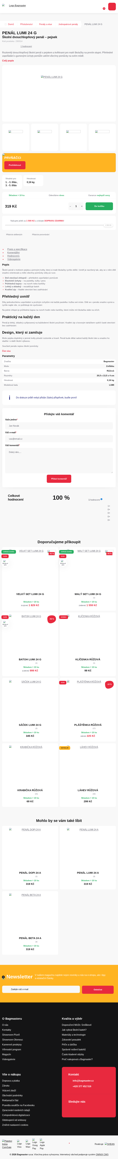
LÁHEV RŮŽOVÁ (88, 790)
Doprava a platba (11, 1080)
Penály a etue (45, 24)
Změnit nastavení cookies (15, 1125)
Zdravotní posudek (71, 1039)
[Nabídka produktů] (112, 6)
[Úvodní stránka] (5, 24)
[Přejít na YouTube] (88, 1109)
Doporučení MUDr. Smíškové (77, 1025)
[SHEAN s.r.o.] (110, 1144)
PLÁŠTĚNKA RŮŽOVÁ (88, 724)
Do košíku (99, 206)
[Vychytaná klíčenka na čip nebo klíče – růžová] (88, 636)
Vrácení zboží (9, 1090)
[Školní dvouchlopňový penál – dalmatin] (30, 914)
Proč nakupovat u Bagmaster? (77, 1059)
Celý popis (8, 60)
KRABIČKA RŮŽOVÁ (30, 790)
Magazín (6, 1054)
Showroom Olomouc (12, 1039)
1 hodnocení (26, 46)
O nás (5, 1025)
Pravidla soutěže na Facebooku (18, 1105)
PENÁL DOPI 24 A (30, 872)
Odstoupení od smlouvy (14, 1120)
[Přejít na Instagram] (80, 1109)
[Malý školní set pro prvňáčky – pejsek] (88, 570)
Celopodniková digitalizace (16, 1115)
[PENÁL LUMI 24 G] (59, 93)
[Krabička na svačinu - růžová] (30, 766)
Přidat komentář (59, 479)
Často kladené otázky (73, 1054)
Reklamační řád (10, 1100)
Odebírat (98, 989)
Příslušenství (26, 24)
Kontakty (6, 1030)
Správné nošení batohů (74, 1049)
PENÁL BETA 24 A (30, 938)
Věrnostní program (11, 1049)
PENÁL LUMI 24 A (88, 872)
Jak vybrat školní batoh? (74, 1030)
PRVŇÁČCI (12, 158)
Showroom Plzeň (11, 1035)
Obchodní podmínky (12, 1095)
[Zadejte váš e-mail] (41, 990)
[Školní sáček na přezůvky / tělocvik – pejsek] (30, 701)
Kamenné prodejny (12, 1044)
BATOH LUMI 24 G (30, 659)
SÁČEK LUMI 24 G (30, 724)
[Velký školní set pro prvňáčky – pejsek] (30, 570)
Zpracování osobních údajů (16, 1110)
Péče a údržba (69, 1044)
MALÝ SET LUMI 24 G (88, 594)
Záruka (5, 1085)
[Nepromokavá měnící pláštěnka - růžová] (88, 701)
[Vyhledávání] (90, 6)
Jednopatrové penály (68, 24)
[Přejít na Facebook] (71, 1109)
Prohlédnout (15, 165)
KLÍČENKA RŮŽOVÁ (87, 659)
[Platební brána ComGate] (8, 1144)
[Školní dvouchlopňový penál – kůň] (30, 849)
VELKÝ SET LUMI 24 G (30, 594)
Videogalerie (8, 1059)
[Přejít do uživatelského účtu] (96, 6)
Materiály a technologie (74, 1035)
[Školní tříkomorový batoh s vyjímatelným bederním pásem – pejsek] (30, 636)
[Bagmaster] (16, 6)
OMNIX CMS (102, 1154)
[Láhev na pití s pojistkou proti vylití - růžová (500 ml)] (88, 766)
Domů (11, 24)
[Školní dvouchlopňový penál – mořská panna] (88, 849)
